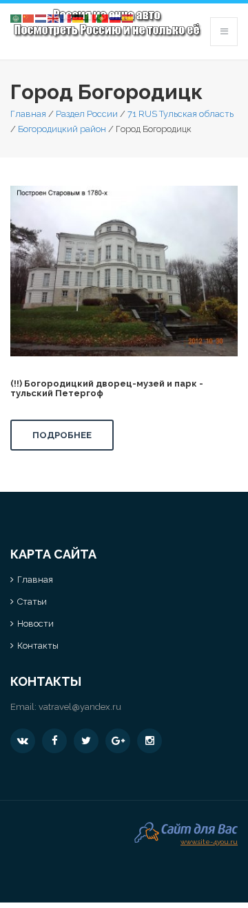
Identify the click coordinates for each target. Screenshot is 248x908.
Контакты (38, 645)
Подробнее (62, 435)
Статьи (32, 601)
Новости (35, 623)
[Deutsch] (78, 17)
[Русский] (116, 17)
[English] (54, 17)
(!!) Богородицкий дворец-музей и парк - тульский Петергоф (106, 388)
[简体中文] (29, 17)
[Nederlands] (41, 17)
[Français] (66, 17)
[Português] (103, 17)
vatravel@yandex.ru (80, 707)
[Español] (128, 17)
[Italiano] (91, 17)
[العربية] (16, 17)
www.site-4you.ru (209, 840)
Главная (28, 114)
